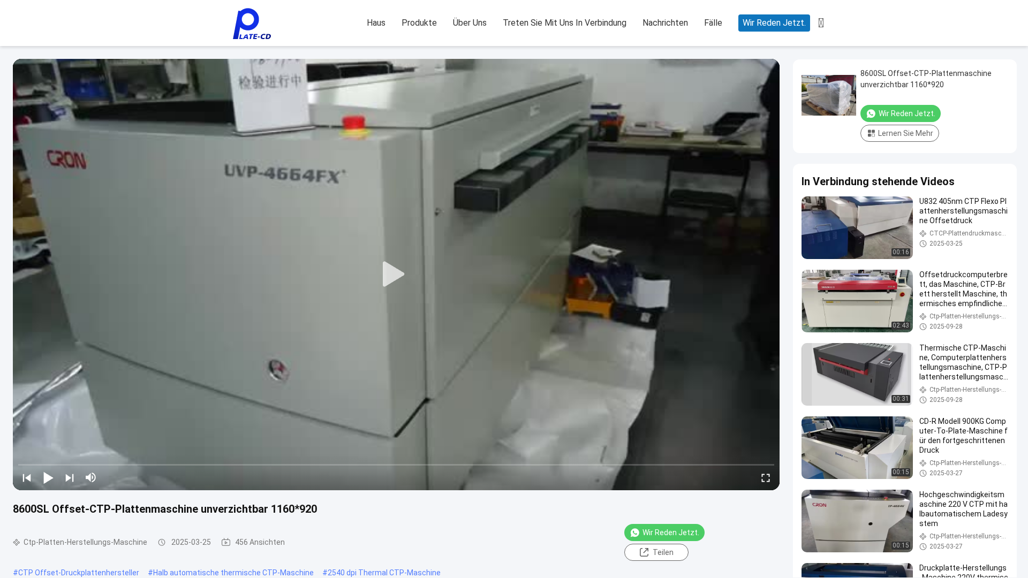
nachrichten (665, 23)
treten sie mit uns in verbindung (564, 23)
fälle (713, 23)
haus (376, 23)
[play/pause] (48, 477)
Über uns (470, 23)
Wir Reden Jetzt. (774, 23)
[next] (69, 477)
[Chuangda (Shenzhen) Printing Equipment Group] (252, 23)
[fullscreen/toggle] (765, 477)
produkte (419, 23)
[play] (396, 274)
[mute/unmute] (91, 477)
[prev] (26, 477)
